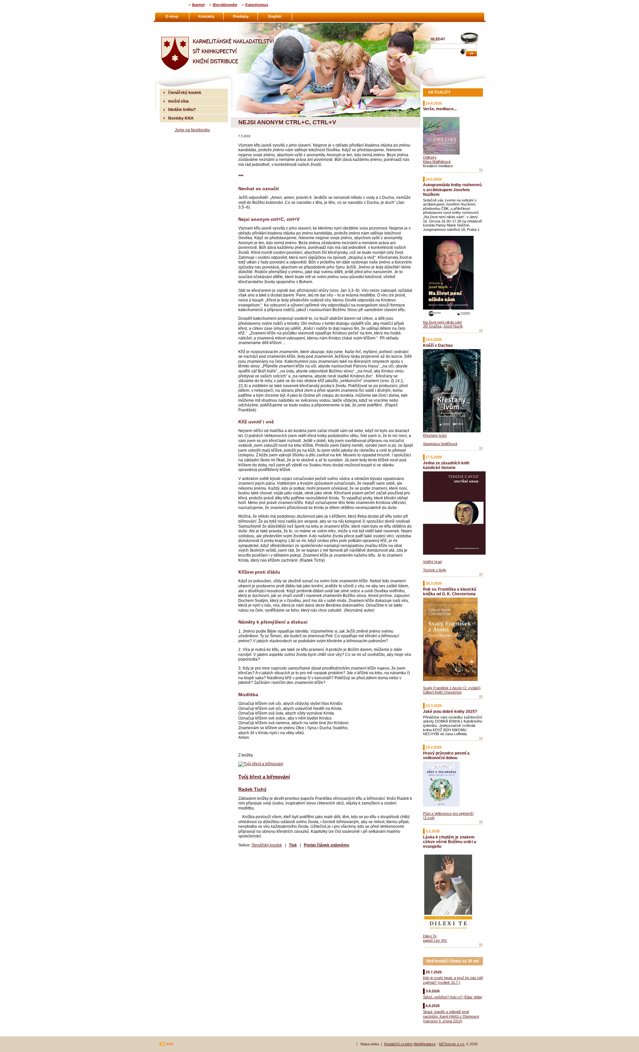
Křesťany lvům (435, 435)
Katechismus (256, 5)
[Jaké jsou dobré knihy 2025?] (481, 739)
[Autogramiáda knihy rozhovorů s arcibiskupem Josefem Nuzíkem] (481, 331)
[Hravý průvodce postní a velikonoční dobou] (481, 822)
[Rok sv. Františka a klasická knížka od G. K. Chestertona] (481, 697)
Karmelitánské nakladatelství (186, 25)
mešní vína (178, 101)
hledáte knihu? (182, 109)
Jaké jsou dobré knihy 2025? (450, 711)
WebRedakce (425, 1044)
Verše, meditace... (440, 109)
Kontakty (206, 16)
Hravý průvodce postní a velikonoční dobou (446, 755)
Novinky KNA (181, 118)
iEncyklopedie (225, 5)
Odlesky (430, 157)
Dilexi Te (430, 936)
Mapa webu (369, 1044)
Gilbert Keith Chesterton (442, 692)
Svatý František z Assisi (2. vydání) (452, 688)
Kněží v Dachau (438, 345)
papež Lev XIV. (435, 940)
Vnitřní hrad (432, 562)
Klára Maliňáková (437, 162)
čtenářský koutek (267, 845)
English (275, 16)
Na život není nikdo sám (442, 322)
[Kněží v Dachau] (481, 448)
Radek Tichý (252, 789)
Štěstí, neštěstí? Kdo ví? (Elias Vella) (452, 997)
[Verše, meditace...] (481, 170)
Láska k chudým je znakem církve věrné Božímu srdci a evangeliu (449, 841)
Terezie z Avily (434, 570)
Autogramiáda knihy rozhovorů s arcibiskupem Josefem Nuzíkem (452, 189)
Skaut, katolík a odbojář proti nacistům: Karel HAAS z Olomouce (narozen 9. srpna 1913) (451, 1016)
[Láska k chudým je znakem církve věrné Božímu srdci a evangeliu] (481, 945)
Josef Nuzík (453, 326)
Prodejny (241, 16)
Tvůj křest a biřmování (264, 777)
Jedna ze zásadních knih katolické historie (446, 465)
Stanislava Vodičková (440, 444)
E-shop (172, 16)
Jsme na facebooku (192, 130)
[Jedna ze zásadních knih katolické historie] (481, 575)
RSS (169, 1044)
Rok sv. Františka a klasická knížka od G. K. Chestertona (449, 591)
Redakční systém (398, 1044)
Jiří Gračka (432, 326)
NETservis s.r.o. (452, 1044)
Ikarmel (198, 5)
